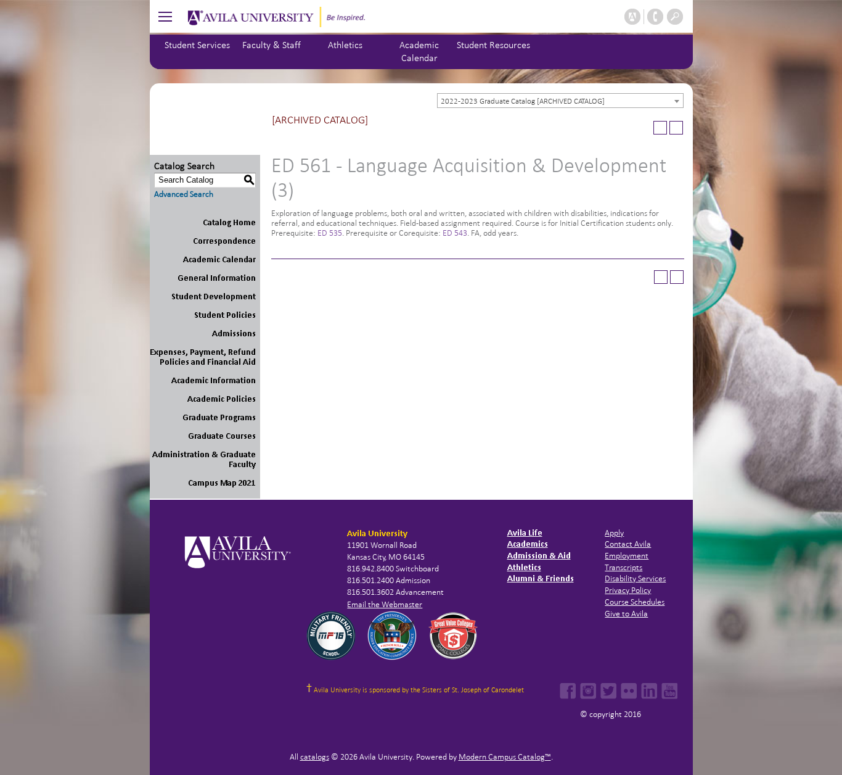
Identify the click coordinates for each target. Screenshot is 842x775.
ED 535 (329, 233)
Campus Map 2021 (222, 482)
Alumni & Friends (540, 578)
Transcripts (623, 567)
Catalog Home (229, 222)
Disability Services (635, 578)
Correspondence (224, 241)
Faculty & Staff (271, 44)
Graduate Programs (219, 417)
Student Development (213, 296)
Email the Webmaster (384, 604)
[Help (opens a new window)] (676, 128)
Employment (626, 555)
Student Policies (225, 315)
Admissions (234, 333)
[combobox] (560, 100)
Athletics (345, 44)
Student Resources (493, 44)
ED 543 (455, 233)
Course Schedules (634, 602)
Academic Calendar (219, 259)
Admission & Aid (539, 555)
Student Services (197, 44)
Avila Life (524, 532)
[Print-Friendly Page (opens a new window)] (660, 128)
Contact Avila (628, 544)
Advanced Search (183, 194)
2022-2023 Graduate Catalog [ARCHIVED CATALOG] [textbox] (523, 101)
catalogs (314, 756)
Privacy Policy (628, 590)
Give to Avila (626, 613)
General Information (217, 278)
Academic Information (213, 380)
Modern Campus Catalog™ (505, 756)
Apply (614, 532)
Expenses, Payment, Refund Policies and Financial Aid (203, 357)
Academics (527, 544)
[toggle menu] (165, 16)
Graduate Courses (222, 436)
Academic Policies (221, 399)
